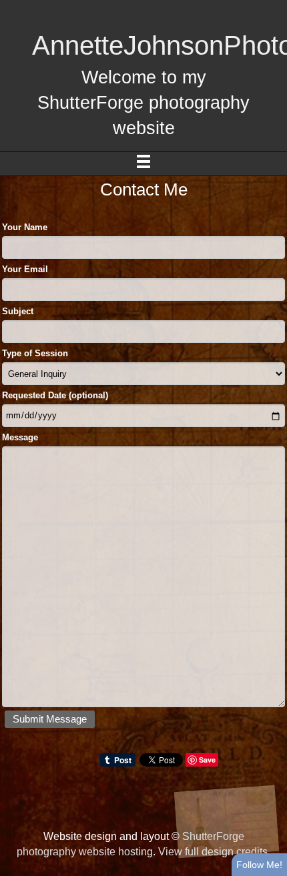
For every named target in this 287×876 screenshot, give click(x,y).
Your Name (24, 227)
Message (20, 437)
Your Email (25, 269)
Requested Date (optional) (55, 395)
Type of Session (35, 353)
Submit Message (50, 719)
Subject (17, 311)
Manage (269, 6)
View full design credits (213, 851)
